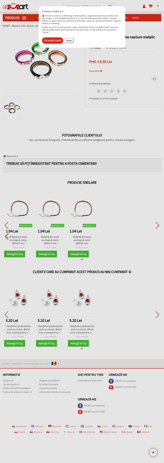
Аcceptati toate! (52, 40)
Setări (69, 40)
